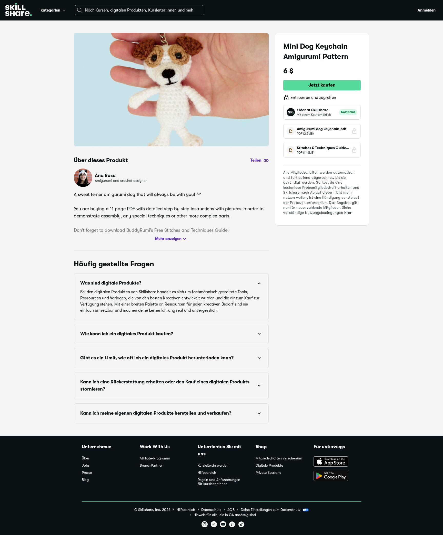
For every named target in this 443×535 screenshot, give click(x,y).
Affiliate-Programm (155, 458)
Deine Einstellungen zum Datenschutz (270, 510)
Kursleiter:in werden (213, 465)
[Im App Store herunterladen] (337, 462)
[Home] (18, 10)
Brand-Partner (151, 465)
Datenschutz (211, 510)
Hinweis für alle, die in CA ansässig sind (225, 515)
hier (348, 213)
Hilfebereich (207, 473)
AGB (231, 510)
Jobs (85, 465)
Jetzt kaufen (322, 85)
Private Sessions (268, 473)
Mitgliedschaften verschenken (279, 458)
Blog (85, 480)
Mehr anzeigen (168, 238)
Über (85, 458)
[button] (64, 9)
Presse (87, 473)
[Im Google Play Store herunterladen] (337, 476)
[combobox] (139, 10)
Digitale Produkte (269, 465)
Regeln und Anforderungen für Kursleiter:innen (219, 482)
